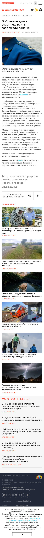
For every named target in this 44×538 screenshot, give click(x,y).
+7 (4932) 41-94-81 (26, 3)
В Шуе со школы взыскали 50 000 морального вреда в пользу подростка (22, 419)
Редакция (25, 475)
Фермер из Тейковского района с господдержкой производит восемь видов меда (21, 230)
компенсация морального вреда (15, 181)
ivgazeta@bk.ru (22, 506)
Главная (6, 16)
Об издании (6, 475)
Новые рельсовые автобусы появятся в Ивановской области (20, 325)
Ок (22, 534)
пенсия (6, 179)
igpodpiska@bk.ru (23, 501)
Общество (27, 16)
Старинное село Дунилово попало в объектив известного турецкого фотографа (22, 295)
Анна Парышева (30, 33)
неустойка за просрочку (24, 176)
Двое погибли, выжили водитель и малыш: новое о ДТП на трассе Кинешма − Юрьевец (21, 263)
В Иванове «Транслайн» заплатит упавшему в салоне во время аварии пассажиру (21, 445)
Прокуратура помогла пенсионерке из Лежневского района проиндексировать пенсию (22, 459)
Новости (16, 16)
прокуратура (9, 186)
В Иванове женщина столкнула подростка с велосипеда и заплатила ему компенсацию (21, 406)
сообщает (24, 94)
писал (20, 160)
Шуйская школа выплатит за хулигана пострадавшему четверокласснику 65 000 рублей (21, 431)
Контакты (16, 475)
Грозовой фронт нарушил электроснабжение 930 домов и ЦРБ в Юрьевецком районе (19, 387)
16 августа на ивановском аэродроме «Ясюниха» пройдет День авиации (19, 355)
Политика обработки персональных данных (18, 490)
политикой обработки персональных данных (23, 519)
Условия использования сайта (13, 487)
